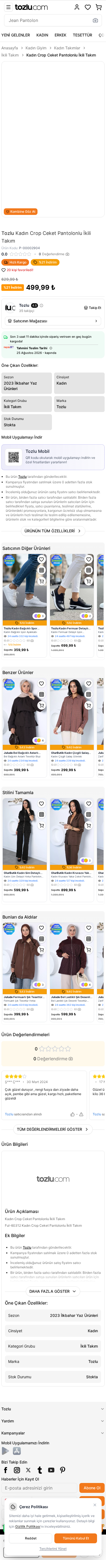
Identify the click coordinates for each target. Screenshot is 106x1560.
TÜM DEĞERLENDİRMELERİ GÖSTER (49, 1129)
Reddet (30, 1538)
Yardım (7, 1421)
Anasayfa (9, 48)
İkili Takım (10, 55)
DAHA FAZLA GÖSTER (49, 1291)
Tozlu (22, 476)
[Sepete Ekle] (41, 581)
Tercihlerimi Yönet (53, 1549)
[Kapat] (95, 1505)
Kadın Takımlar (67, 48)
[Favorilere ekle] (41, 559)
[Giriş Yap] (77, 7)
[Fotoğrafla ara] (95, 20)
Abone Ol (92, 1487)
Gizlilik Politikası (27, 1526)
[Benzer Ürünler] (41, 570)
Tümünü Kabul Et (76, 1538)
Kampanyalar (13, 1433)
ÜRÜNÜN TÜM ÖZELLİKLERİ (49, 530)
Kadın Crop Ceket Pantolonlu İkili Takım (61, 55)
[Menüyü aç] (8, 7)
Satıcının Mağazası (30, 321)
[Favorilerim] (88, 7)
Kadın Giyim (36, 48)
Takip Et (95, 308)
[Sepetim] (98, 7)
